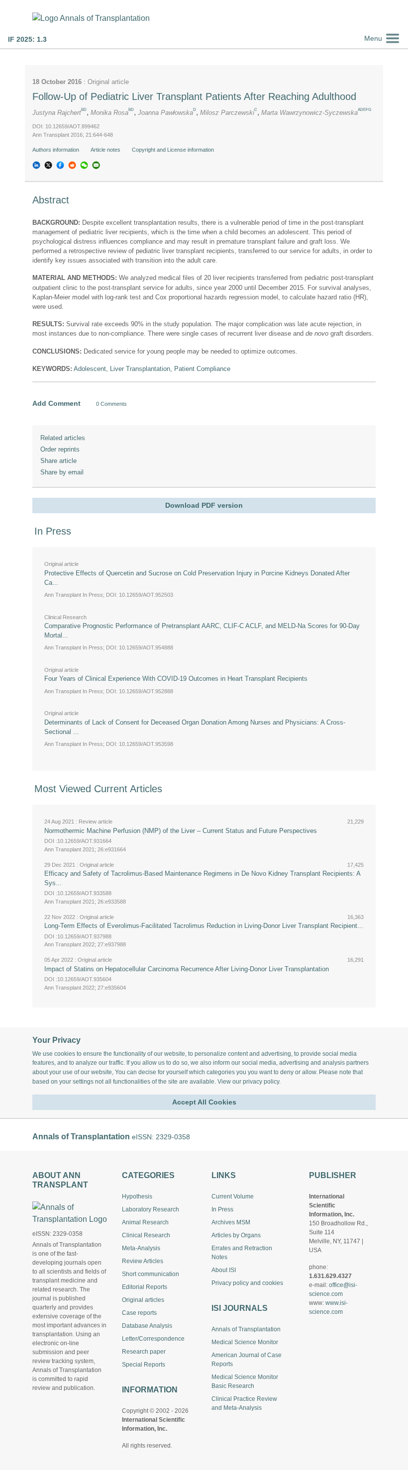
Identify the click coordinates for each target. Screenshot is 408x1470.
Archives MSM (230, 1222)
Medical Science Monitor (244, 1342)
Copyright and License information (173, 150)
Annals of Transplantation (246, 1329)
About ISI (223, 1270)
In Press (222, 1209)
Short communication (150, 1274)
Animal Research (145, 1222)
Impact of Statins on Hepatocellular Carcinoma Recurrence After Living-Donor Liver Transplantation (186, 969)
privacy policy (261, 1081)
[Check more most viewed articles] (357, 999)
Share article (58, 460)
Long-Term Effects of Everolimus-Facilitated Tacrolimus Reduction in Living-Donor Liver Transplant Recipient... (203, 925)
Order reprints (60, 449)
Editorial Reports (144, 1287)
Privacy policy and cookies (247, 1283)
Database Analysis (147, 1325)
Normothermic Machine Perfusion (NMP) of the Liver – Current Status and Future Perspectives (180, 830)
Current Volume (232, 1196)
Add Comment (56, 403)
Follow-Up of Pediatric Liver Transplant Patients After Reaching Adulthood (194, 96)
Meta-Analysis (141, 1248)
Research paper (144, 1351)
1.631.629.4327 (330, 1276)
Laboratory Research (150, 1209)
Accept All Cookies (204, 1102)
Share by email (62, 472)
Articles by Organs (236, 1235)
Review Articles (142, 1261)
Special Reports (143, 1364)
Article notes (106, 150)
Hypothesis (137, 1196)
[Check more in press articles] (357, 762)
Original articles (143, 1299)
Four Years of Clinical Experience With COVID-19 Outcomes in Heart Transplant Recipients (175, 678)
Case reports (139, 1312)
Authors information (56, 150)
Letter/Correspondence (153, 1338)
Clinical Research (146, 1235)
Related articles (62, 438)
